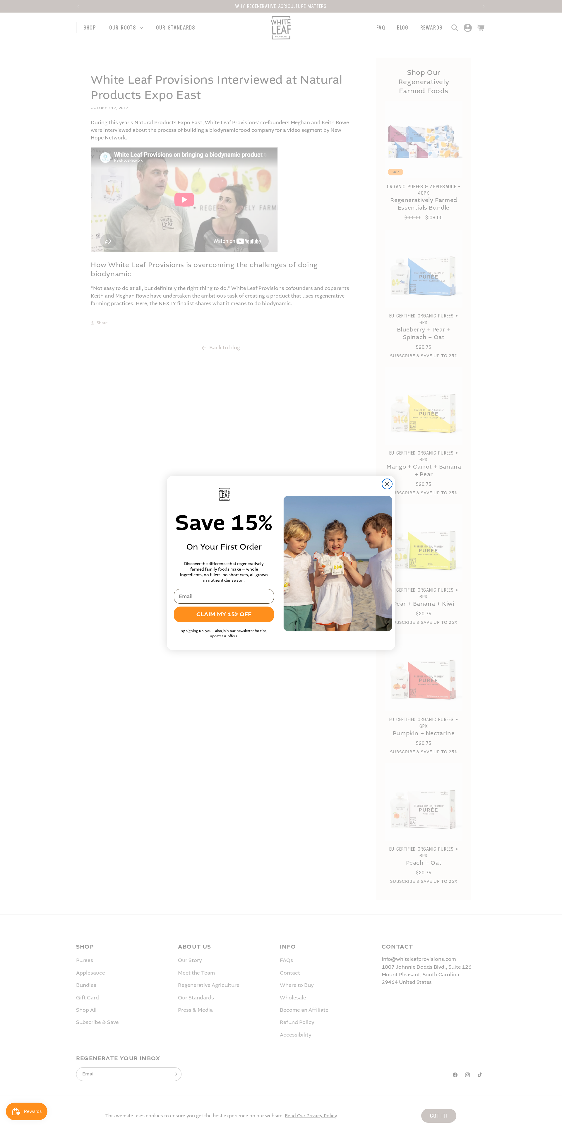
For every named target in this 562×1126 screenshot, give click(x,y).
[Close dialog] (387, 484)
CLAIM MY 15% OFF (223, 614)
